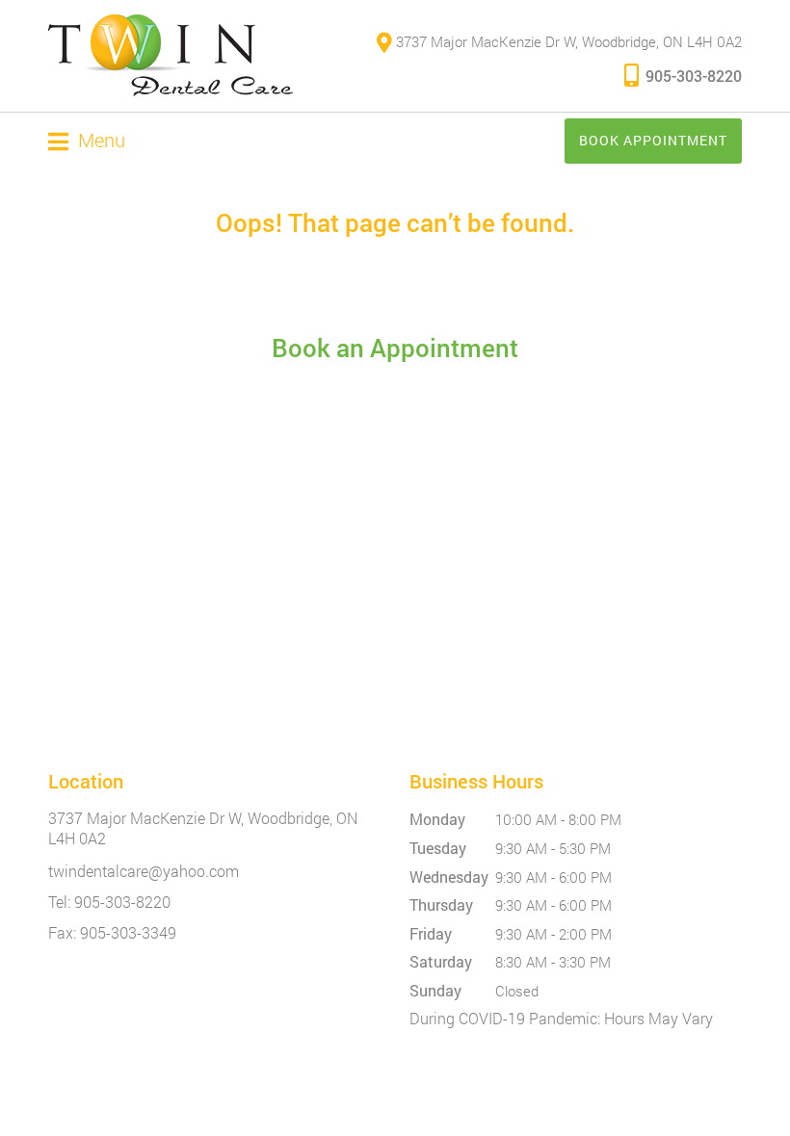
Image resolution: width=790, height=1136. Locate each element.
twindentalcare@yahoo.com (143, 871)
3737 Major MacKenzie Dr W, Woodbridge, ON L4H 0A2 (567, 41)
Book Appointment (653, 140)
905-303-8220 (693, 75)
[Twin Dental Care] (170, 55)
